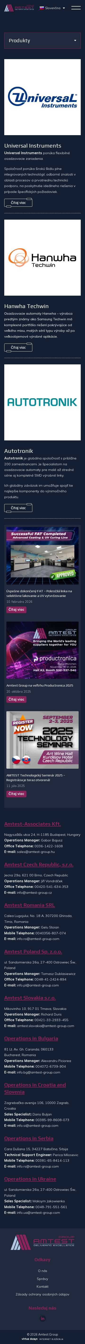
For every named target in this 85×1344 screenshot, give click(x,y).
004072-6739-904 (50, 1066)
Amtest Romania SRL (29, 905)
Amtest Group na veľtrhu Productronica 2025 (39, 685)
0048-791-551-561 (51, 1207)
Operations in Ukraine (30, 1179)
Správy (42, 1279)
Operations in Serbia (28, 1138)
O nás (42, 1271)
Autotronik (18, 450)
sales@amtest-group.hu (36, 852)
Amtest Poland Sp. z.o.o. (33, 952)
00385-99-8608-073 (52, 1120)
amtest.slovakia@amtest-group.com (45, 1026)
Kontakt (42, 1286)
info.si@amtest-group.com (37, 1125)
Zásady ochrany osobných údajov (42, 1294)
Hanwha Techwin (26, 306)
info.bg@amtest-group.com (38, 1072)
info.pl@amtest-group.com (38, 985)
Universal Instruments (32, 145)
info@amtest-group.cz (34, 892)
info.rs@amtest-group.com (38, 1166)
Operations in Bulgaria (31, 1038)
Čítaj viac (16, 609)
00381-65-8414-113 (52, 1160)
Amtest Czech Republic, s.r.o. (38, 864)
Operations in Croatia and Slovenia (35, 1088)
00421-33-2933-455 (51, 1020)
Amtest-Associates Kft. (32, 824)
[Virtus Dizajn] (42, 1339)
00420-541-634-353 (51, 887)
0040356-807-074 (50, 933)
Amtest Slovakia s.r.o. (30, 998)
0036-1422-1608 (48, 846)
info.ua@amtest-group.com (38, 1212)
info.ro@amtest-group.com (38, 939)
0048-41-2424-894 (50, 979)
